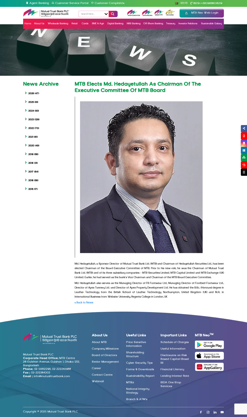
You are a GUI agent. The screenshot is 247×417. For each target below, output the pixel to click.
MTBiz (130, 382)
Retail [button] (75, 23)
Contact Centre (102, 375)
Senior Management (105, 361)
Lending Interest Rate (175, 376)
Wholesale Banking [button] (58, 23)
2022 (31, 128)
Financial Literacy (172, 369)
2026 (31, 93)
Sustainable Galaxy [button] (211, 23)
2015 (30, 189)
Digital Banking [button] (115, 23)
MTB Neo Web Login (205, 12)
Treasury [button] (170, 23)
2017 (30, 172)
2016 (30, 180)
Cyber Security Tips (139, 363)
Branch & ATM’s (137, 399)
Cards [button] (85, 23)
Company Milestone (105, 348)
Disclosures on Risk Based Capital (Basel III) (175, 359)
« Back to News (84, 302)
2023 (31, 119)
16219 (196, 3)
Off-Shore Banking (153, 23)
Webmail (98, 381)
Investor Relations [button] (188, 23)
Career (96, 368)
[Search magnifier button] (112, 14)
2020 (31, 145)
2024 (31, 111)
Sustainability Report (140, 376)
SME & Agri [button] (98, 23)
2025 (31, 102)
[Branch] (244, 172)
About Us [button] (39, 23)
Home (28, 23)
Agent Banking (39, 3)
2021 (30, 137)
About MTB (99, 342)
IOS (235, 147)
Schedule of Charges (175, 342)
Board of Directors (104, 355)
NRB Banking (133, 23)
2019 (30, 154)
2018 (30, 163)
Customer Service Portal (71, 3)
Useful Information (173, 348)
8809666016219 (211, 3)
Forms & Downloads (140, 369)
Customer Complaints (109, 3)
